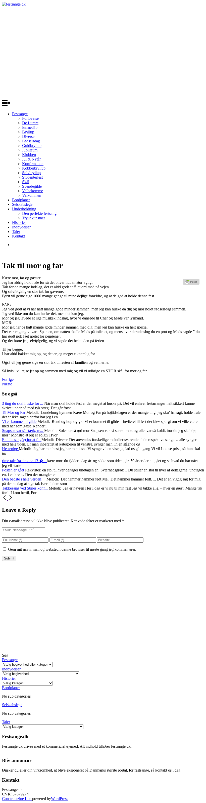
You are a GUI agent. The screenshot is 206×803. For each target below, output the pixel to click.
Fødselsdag (31, 141)
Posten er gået (13, 470)
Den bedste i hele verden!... (24, 479)
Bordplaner (21, 200)
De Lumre (30, 123)
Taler (16, 231)
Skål (25, 182)
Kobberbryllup (33, 168)
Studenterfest (32, 177)
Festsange (20, 114)
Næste (7, 384)
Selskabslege (22, 204)
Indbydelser (21, 227)
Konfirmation (32, 164)
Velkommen (31, 195)
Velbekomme (32, 191)
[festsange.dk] (14, 4)
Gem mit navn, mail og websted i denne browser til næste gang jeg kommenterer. (72, 549)
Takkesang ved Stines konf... (25, 488)
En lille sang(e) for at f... (21, 439)
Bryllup (28, 132)
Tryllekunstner (33, 218)
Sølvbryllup (31, 173)
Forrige (8, 379)
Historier (19, 222)
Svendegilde (32, 186)
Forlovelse (30, 118)
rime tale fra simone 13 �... (24, 461)
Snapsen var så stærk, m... (23, 430)
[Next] (10, 499)
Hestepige (10, 449)
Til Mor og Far (14, 412)
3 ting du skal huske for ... (23, 403)
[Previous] (5, 499)
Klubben (29, 154)
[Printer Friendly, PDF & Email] (192, 284)
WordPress (59, 798)
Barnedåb (29, 127)
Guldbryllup (31, 145)
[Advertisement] (103, 55)
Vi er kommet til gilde (19, 421)
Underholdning (24, 209)
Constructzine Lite (17, 798)
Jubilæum (29, 150)
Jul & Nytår (31, 159)
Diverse (28, 136)
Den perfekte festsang (39, 213)
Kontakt (18, 236)
